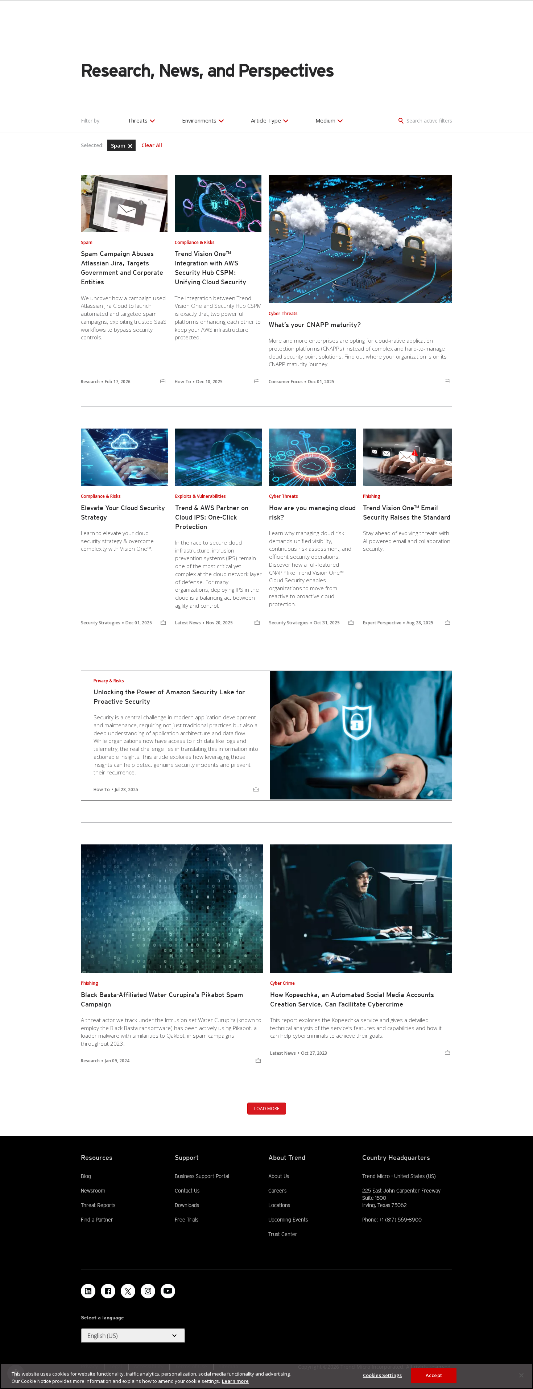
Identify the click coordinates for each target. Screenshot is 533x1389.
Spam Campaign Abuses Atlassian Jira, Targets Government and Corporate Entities (122, 268)
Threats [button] (138, 120)
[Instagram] (148, 1291)
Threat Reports (98, 1205)
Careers (277, 1191)
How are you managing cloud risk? (312, 512)
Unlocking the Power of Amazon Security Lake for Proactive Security (169, 696)
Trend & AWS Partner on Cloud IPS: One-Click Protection (211, 517)
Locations (279, 1205)
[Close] (521, 1375)
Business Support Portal (202, 1176)
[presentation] (124, 203)
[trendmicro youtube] (168, 1291)
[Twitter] (128, 1291)
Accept (434, 1375)
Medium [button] (325, 120)
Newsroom (93, 1190)
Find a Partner (97, 1219)
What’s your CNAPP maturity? (315, 324)
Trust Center (282, 1234)
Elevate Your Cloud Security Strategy (123, 512)
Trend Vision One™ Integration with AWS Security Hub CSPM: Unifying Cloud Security (210, 268)
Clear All (151, 145)
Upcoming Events (288, 1220)
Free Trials (186, 1219)
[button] (130, 146)
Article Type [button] (266, 120)
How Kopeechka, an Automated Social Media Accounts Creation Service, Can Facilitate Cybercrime (352, 999)
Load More (266, 1108)
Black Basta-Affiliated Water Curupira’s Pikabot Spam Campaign (162, 999)
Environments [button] (199, 120)
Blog (86, 1176)
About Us (278, 1176)
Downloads (187, 1205)
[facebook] (108, 1291)
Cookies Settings (382, 1375)
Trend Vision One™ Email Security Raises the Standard (406, 512)
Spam (119, 145)
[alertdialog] (266, 1376)
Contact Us (187, 1191)
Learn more (235, 1381)
